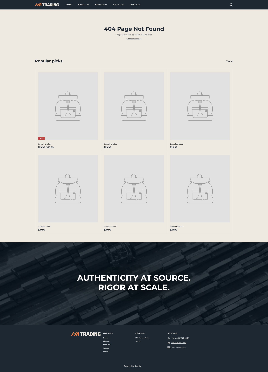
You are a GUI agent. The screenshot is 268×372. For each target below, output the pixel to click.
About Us (84, 5)
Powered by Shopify (132, 366)
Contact (135, 5)
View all (229, 61)
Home (69, 5)
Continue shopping (133, 38)
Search (137, 341)
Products (101, 5)
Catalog (118, 5)
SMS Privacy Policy (142, 338)
